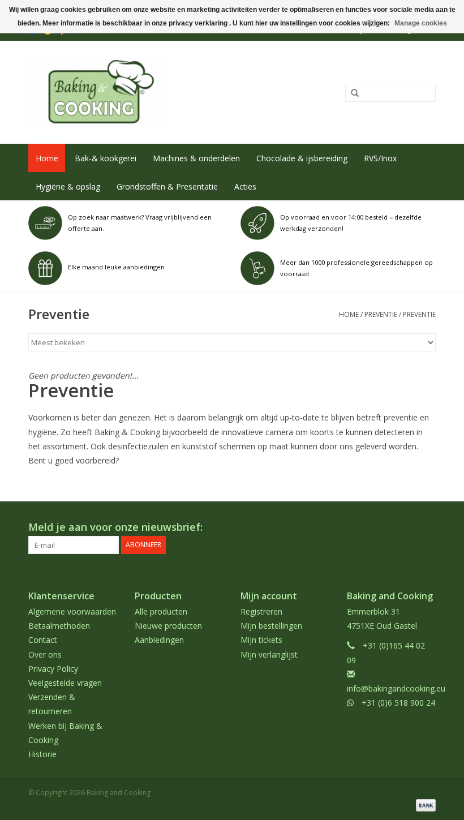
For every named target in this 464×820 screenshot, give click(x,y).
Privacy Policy (53, 668)
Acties (245, 186)
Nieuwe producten (168, 625)
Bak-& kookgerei (105, 158)
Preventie (380, 314)
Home (47, 158)
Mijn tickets (261, 639)
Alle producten (161, 611)
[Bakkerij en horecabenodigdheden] (148, 92)
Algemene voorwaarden (72, 611)
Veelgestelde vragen (65, 682)
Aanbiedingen (159, 639)
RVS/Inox (380, 158)
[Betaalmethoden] (424, 804)
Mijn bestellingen (271, 625)
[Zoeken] (350, 93)
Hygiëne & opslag (68, 186)
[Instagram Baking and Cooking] (427, 527)
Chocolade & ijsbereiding (301, 158)
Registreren (261, 611)
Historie (42, 754)
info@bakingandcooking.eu (396, 688)
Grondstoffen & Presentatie (167, 186)
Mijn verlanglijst (269, 654)
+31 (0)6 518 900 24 (398, 702)
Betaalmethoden (59, 625)
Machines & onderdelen (196, 158)
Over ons (45, 654)
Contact (42, 639)
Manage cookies (420, 23)
